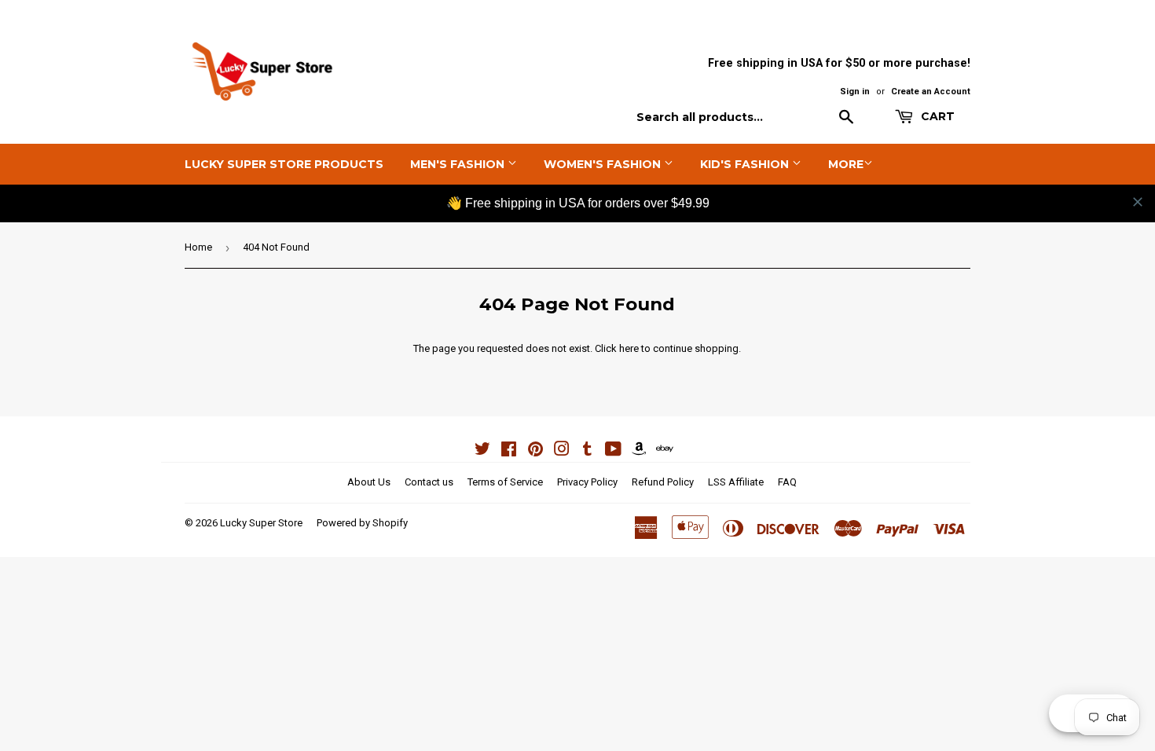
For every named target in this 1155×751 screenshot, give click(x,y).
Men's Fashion (459, 164)
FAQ (787, 482)
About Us (368, 482)
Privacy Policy (587, 482)
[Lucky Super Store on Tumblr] (587, 451)
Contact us (429, 482)
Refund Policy (663, 482)
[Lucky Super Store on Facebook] (508, 451)
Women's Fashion (604, 164)
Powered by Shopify (362, 523)
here (629, 348)
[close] (1138, 202)
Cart (936, 116)
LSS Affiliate (736, 482)
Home (198, 247)
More (846, 164)
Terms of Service (505, 482)
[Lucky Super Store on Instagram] (562, 451)
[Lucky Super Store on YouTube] (613, 451)
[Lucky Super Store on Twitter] (482, 451)
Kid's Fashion (746, 164)
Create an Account (930, 91)
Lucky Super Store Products (284, 164)
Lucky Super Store (261, 523)
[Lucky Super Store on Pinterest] (535, 451)
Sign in (855, 91)
